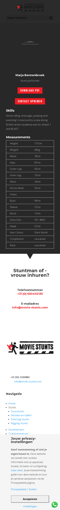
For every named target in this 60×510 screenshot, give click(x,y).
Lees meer (17, 470)
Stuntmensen (16, 429)
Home (11, 403)
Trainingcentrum (18, 433)
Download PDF (30, 90)
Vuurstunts (17, 411)
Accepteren (30, 499)
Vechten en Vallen (21, 415)
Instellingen (30, 506)
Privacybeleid (18, 489)
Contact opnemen (30, 101)
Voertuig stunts (20, 419)
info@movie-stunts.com (27, 381)
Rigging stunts (19, 423)
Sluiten (33, 489)
